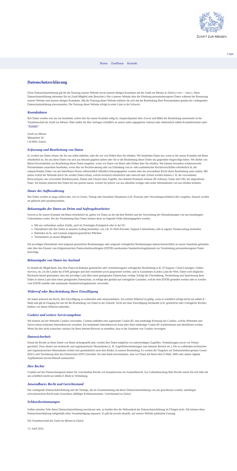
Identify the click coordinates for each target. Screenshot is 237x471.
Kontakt (132, 63)
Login (230, 53)
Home (104, 63)
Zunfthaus (117, 63)
